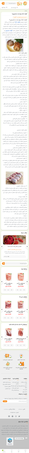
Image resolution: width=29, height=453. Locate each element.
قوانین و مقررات (7, 386)
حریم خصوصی (8, 388)
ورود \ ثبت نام (13, 7)
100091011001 (6, 409)
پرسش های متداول (7, 382)
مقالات (25, 11)
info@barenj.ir (13, 412)
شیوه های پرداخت (15, 388)
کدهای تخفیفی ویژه (7, 384)
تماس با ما (25, 389)
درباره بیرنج (25, 392)
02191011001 (20, 409)
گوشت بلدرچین (9, 31)
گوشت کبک (17, 22)
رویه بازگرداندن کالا (15, 390)
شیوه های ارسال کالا (15, 386)
